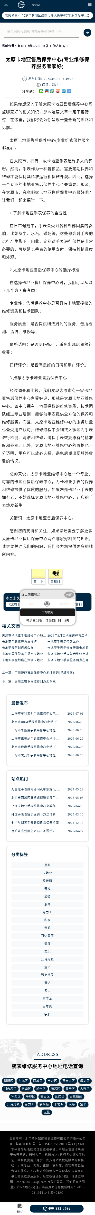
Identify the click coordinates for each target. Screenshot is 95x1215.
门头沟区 (10, 1088)
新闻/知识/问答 (38, 46)
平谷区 (30, 1096)
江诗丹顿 (47, 959)
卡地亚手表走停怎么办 (63, 642)
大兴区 (85, 1088)
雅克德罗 (47, 975)
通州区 (41, 1088)
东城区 (23, 1081)
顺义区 (55, 1088)
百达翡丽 (47, 936)
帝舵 (47, 928)
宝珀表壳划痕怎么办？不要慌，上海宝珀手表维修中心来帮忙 (36, 831)
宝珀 (47, 967)
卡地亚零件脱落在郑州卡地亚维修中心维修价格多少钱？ (41, 654)
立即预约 (48, 612)
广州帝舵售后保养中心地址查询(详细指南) (44, 672)
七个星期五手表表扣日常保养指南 (35, 823)
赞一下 (38, 581)
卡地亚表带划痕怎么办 (18, 648)
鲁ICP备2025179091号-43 (56, 1144)
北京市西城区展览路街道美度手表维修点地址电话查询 (36, 798)
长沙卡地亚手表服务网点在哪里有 (71, 660)
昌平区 (70, 1088)
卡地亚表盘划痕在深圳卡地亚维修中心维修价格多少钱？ (41, 660)
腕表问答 (59, 46)
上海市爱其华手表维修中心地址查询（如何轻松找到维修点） (36, 755)
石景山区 (68, 1081)
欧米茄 (47, 881)
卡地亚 (47, 873)
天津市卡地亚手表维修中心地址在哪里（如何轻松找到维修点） (46, 635)
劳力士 (47, 912)
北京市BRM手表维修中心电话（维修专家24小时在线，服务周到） (36, 722)
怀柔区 (16, 1096)
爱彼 (47, 896)
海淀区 (85, 1081)
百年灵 (47, 1006)
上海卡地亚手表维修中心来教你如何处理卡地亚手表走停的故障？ (36, 806)
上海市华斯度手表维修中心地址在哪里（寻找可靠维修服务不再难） (36, 730)
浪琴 (47, 904)
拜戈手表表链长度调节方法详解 (33, 814)
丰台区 (52, 1081)
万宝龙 (47, 998)
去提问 (55, 581)
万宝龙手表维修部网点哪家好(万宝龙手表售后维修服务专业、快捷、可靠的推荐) (36, 789)
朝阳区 (8, 1081)
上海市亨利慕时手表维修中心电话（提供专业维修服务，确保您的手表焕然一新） (36, 713)
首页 (21, 46)
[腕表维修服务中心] (21, 4)
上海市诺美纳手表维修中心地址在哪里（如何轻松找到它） (36, 738)
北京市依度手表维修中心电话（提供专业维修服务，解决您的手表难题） (36, 747)
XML (81, 1144)
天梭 (47, 889)
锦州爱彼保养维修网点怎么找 (35, 681)
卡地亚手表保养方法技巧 (19, 642)
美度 (47, 943)
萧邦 (47, 865)
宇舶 (47, 1014)
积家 (47, 920)
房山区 (26, 1088)
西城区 (38, 1081)
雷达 (47, 983)
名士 (47, 991)
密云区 (45, 1096)
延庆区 (60, 1096)
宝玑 (47, 951)
